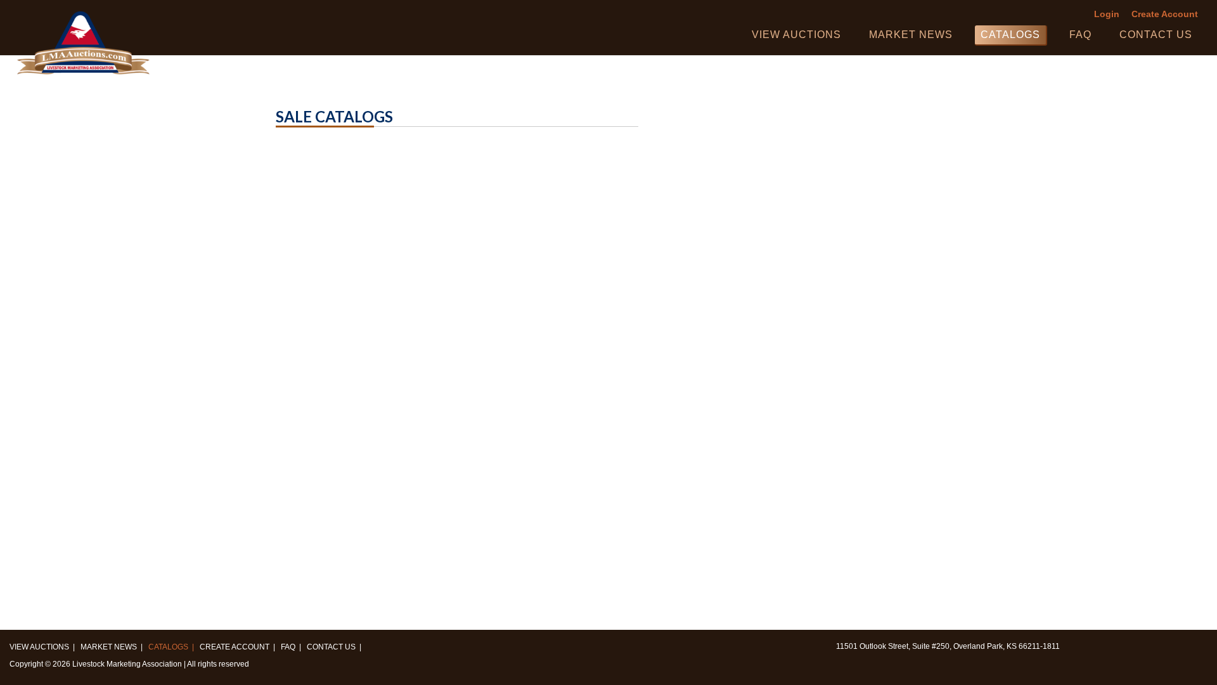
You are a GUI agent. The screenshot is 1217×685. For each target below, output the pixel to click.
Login (1106, 14)
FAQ (1080, 34)
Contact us (1155, 34)
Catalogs (1010, 34)
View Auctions (796, 34)
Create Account (1164, 14)
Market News (911, 34)
